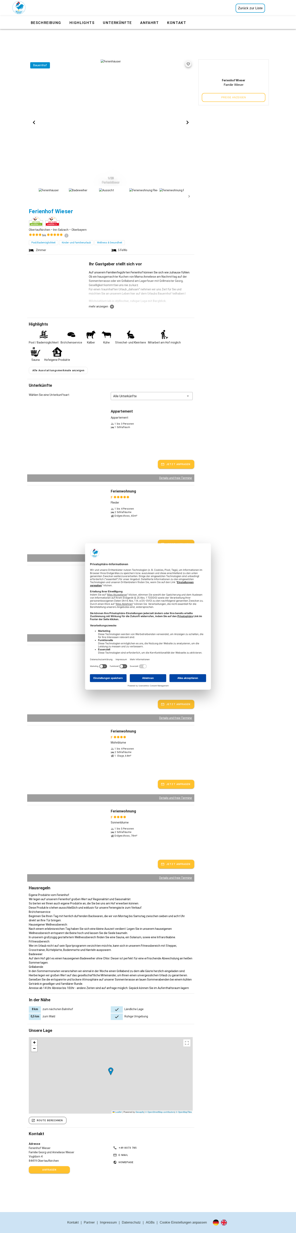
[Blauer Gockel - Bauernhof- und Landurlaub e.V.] (19, 8)
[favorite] (188, 64)
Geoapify (140, 1111)
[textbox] (141, 287)
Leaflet (118, 1111)
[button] (152, 396)
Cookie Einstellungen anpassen (183, 1222)
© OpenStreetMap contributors (160, 1111)
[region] (111, 1075)
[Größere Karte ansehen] (186, 1043)
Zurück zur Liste (250, 8)
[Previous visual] (34, 122)
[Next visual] (187, 122)
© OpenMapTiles (184, 1111)
